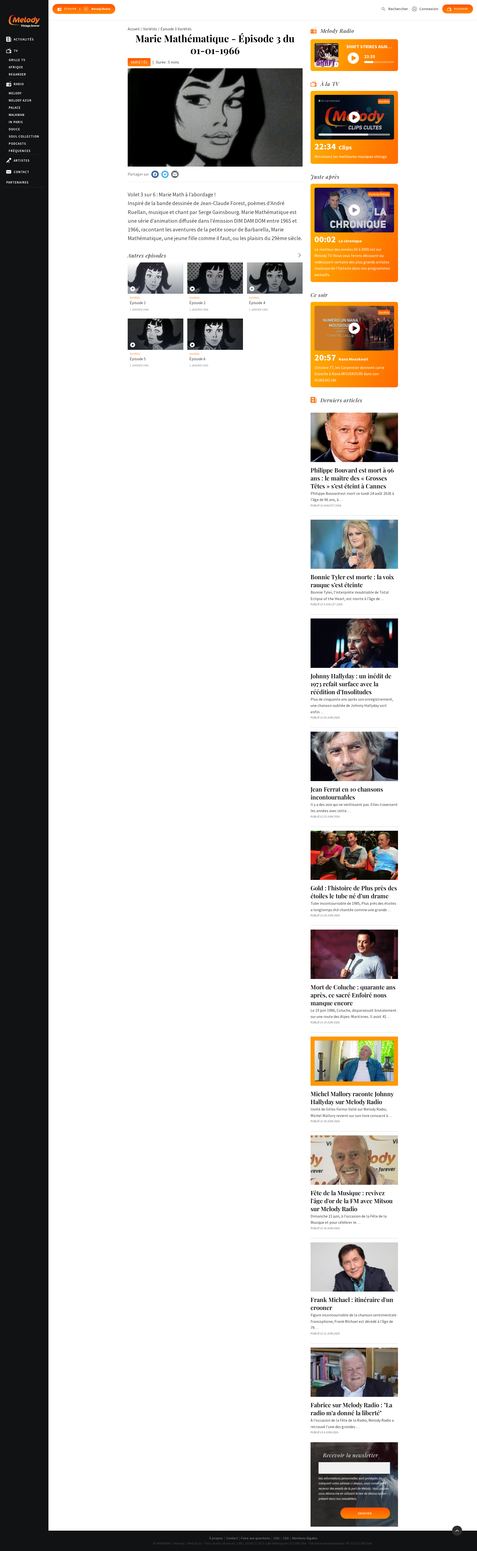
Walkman (17, 115)
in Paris (16, 122)
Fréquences (20, 151)
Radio (19, 84)
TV (16, 51)
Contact (21, 172)
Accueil (134, 28)
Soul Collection (24, 136)
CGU (276, 1538)
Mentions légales (305, 1538)
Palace (15, 108)
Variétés (150, 28)
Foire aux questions (255, 1538)
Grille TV (17, 60)
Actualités (24, 39)
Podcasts (17, 144)
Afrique (16, 67)
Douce (14, 129)
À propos (216, 1538)
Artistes (22, 160)
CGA (286, 1538)
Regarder (17, 74)
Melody (15, 93)
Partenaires (17, 182)
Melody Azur (20, 100)
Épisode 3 (168, 28)
